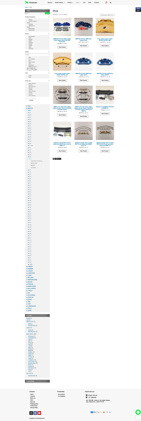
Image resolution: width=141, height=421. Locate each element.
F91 (30, 211)
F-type (31, 145)
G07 (30, 231)
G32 (30, 260)
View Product (62, 47)
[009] (27, 57)
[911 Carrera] (27, 59)
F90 (30, 209)
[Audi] (27, 38)
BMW (29, 110)
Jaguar (30, 271)
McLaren (30, 277)
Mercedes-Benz (32, 279)
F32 (30, 198)
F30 (30, 194)
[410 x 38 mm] (27, 95)
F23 (30, 187)
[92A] (27, 60)
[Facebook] (35, 413)
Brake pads (34, 163)
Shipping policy (34, 404)
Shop (77, 2)
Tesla (30, 308)
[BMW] (27, 41)
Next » (59, 158)
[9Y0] (27, 63)
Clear (31, 100)
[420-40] (27, 89)
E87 (30, 130)
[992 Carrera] (27, 62)
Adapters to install (37, 161)
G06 (30, 229)
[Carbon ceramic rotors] (27, 21)
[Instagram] (31, 413)
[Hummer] (27, 48)
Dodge (30, 299)
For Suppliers (61, 396)
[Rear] (27, 77)
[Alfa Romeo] (27, 36)
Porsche (30, 284)
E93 (30, 143)
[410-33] (27, 94)
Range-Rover (32, 286)
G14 (30, 240)
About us (50, 2)
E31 (30, 112)
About (31, 394)
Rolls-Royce (32, 288)
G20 (30, 246)
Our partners (61, 394)
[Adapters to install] (27, 25)
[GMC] (27, 47)
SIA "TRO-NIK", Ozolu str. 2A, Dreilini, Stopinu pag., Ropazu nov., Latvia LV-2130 (98, 401)
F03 (30, 152)
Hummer (30, 268)
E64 (30, 121)
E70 (30, 123)
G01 (30, 222)
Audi (29, 106)
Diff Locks (28, 373)
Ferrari (30, 266)
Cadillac (30, 297)
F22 (30, 185)
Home (26, 7)
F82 (30, 203)
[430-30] (27, 85)
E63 (30, 119)
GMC (29, 301)
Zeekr (29, 310)
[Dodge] (27, 44)
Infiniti (29, 355)
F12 (30, 172)
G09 (30, 233)
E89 (30, 134)
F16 (30, 178)
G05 (30, 227)
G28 (30, 251)
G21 (30, 249)
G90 (30, 262)
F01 (30, 148)
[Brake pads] (27, 30)
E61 (30, 117)
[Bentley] (27, 39)
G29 (30, 253)
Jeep (29, 304)
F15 (30, 176)
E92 (30, 141)
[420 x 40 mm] (27, 91)
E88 (30, 132)
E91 (30, 139)
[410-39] (27, 92)
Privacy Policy (34, 407)
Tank (29, 339)
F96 (30, 218)
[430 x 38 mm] (27, 86)
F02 (30, 150)
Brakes (33, 165)
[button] (110, 2)
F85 (30, 205)
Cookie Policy (33, 405)
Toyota (30, 290)
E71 (30, 126)
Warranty (32, 402)
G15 (30, 242)
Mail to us (32, 398)
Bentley (30, 108)
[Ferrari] (27, 45)
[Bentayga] (27, 65)
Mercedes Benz (31, 375)
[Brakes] (27, 19)
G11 (30, 235)
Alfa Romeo (31, 295)
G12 (30, 238)
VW (29, 293)
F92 (30, 213)
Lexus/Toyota (31, 361)
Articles (70, 2)
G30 (30, 255)
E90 (30, 137)
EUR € (137, 10)
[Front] (27, 75)
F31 (30, 196)
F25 (30, 189)
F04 (30, 154)
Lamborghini (32, 306)
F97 (30, 220)
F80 (30, 200)
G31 (30, 257)
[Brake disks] (27, 28)
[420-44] (27, 88)
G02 (30, 224)
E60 (30, 115)
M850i (30, 264)
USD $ (137, 8)
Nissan (30, 282)
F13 (30, 174)
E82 (30, 128)
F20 (30, 181)
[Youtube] (39, 413)
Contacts (96, 2)
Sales (31, 400)
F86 (30, 207)
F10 (30, 159)
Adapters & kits (29, 321)
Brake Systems (59, 2)
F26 (30, 192)
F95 (30, 216)
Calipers (33, 167)
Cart (84, 2)
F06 (30, 156)
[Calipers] (27, 24)
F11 (30, 170)
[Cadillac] (27, 42)
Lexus (30, 275)
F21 (30, 183)
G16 (30, 244)
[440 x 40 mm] (27, 83)
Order (89, 2)
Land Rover (31, 273)
